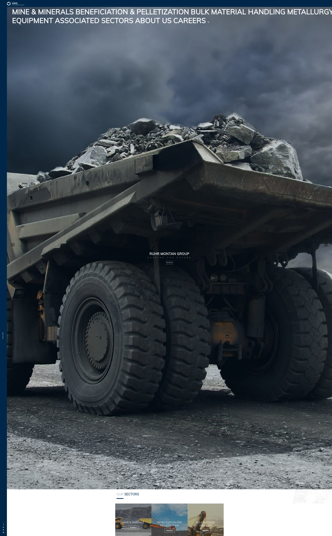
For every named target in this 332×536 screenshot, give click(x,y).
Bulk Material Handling (238, 11)
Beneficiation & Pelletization (132, 11)
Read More (133, 527)
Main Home (2, 335)
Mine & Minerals (43, 11)
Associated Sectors (94, 20)
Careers (189, 20)
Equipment (32, 20)
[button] (208, 20)
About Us (153, 20)
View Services (169, 262)
